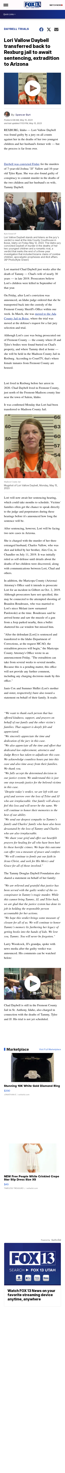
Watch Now (55, 5)
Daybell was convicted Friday (22, 164)
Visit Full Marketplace (50, 1049)
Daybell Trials (16, 29)
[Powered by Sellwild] (56, 1240)
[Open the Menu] (5, 5)
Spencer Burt (22, 114)
